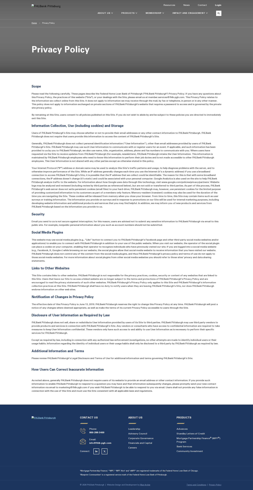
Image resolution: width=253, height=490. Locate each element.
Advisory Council (137, 434)
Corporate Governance (140, 438)
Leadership (134, 429)
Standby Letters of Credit (191, 434)
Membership (153, 13)
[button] (112, 13)
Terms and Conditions (196, 485)
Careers (132, 448)
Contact (202, 5)
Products (128, 13)
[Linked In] (96, 451)
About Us (104, 13)
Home (34, 23)
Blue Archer (145, 485)
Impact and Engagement (188, 13)
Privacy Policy (215, 485)
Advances (182, 429)
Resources (169, 5)
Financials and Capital (140, 443)
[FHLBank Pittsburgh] (43, 6)
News (186, 5)
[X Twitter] (104, 451)
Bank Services (184, 447)
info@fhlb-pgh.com (100, 443)
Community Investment (190, 451)
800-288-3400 (96, 432)
